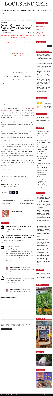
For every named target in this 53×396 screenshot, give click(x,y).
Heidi (7, 277)
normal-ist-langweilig (7, 32)
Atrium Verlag (11, 184)
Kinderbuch (41, 153)
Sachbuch (39, 170)
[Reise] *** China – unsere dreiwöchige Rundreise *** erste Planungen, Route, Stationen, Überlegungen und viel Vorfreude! (44, 56)
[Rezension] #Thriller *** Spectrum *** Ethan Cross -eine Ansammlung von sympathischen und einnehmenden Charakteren (26, 203)
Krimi (23, 184)
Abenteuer (40, 131)
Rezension (10, 186)
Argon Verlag (46, 131)
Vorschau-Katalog (25, 42)
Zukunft (44, 187)
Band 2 (46, 133)
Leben (44, 158)
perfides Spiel (4, 186)
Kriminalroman (39, 158)
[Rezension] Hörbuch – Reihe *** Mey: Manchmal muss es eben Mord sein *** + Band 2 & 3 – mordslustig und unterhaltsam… (44, 73)
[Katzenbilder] (44, 360)
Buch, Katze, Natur (41, 35)
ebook (45, 140)
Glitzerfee (8, 246)
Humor (39, 149)
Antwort (7, 231)
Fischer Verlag (40, 144)
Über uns (3, 17)
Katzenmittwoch (40, 151)
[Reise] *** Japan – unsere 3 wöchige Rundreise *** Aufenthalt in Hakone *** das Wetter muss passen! (43, 89)
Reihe (39, 165)
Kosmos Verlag (40, 156)
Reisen (31, 13)
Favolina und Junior (41, 28)
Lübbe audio (44, 160)
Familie (38, 142)
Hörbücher (9, 10)
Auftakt (38, 133)
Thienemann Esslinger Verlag (42, 174)
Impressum (46, 394)
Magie (39, 163)
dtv (37, 140)
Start (2, 20)
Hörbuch (45, 149)
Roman (49, 168)
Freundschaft (42, 147)
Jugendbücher (23, 10)
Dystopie (41, 140)
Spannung (37, 10)
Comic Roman (39, 138)
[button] (50, 10)
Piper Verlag (48, 163)
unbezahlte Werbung (41, 182)
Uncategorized (7, 20)
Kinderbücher (16, 10)
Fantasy (29, 10)
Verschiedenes (44, 10)
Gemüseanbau (4, 13)
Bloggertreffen (11, 110)
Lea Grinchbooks (41, 33)
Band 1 (42, 133)
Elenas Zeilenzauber (42, 31)
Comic (44, 135)
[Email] (17, 192)
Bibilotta (39, 29)
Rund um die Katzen (13, 13)
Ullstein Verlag (40, 179)
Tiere (43, 176)
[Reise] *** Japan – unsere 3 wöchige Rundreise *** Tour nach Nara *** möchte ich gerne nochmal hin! (43, 261)
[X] (13, 192)
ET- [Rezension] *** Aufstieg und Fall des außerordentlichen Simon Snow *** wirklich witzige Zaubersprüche (8, 203)
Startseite (4, 10)
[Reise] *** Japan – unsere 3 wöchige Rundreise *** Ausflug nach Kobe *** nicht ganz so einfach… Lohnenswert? (44, 81)
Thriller (14, 186)
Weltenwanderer (41, 26)
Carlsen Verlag (39, 135)
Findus (48, 142)
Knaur (48, 153)
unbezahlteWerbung (42, 184)
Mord (26, 184)
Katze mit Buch (40, 32)
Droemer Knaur (46, 138)
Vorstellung (39, 187)
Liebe (33, 10)
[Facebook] (10, 192)
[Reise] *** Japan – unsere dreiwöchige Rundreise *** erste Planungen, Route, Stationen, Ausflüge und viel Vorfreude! (43, 204)
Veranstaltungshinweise (23, 13)
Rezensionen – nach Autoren (41, 13)
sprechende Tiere (40, 172)
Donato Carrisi (17, 184)
